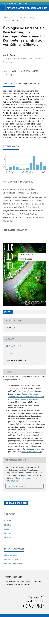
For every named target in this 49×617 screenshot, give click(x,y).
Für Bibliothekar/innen (13, 563)
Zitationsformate (16, 486)
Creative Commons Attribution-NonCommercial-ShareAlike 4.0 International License (26, 397)
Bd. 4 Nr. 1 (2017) (26, 18)
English (7, 524)
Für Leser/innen (10, 555)
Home (6, 18)
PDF (8, 312)
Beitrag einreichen (16, 503)
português (8, 537)
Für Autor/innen (11, 559)
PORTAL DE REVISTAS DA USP (15, 4)
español (7, 529)
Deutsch (7, 520)
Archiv (13, 18)
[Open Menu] (2, 8)
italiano (7, 533)
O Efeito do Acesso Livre (32, 451)
